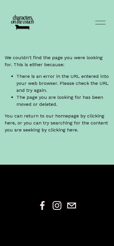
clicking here (62, 130)
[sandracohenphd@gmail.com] (71, 205)
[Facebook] (42, 205)
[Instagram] (57, 205)
